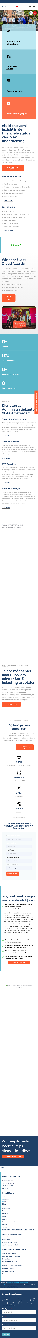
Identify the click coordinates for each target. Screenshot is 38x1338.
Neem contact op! (19, 962)
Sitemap (4, 1227)
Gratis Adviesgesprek (17, 113)
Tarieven (4, 1211)
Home (4, 1204)
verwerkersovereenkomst (7, 1285)
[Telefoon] (19, 804)
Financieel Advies (10, 441)
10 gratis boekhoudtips (13, 1156)
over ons (5, 1216)
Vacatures (5, 1213)
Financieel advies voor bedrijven (12, 1265)
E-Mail (19, 793)
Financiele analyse (11, 488)
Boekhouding (6, 1239)
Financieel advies (10, 1261)
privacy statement (24, 1282)
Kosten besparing (7, 1274)
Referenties (15, 245)
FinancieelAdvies (11, 67)
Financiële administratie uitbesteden (18, 1230)
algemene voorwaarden (13, 1282)
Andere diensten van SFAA (14, 1249)
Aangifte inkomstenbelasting (10, 1245)
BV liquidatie (6, 1259)
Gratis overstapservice (9, 1222)
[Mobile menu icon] (34, 6)
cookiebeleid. (18, 1285)
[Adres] (19, 757)
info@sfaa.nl (6, 1188)
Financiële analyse (7, 1268)
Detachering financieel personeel (12, 1256)
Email (4, 1317)
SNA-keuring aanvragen (9, 1253)
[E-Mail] (19, 788)
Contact (4, 1224)
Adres (19, 761)
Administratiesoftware (8, 1237)
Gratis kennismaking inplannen (36, 402)
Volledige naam (7, 1309)
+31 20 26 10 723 (7, 1186)
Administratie (6, 1208)
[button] (19, 906)
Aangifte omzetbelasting (9, 1242)
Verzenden (6, 1334)
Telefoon (19, 808)
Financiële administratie (14, 419)
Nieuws (4, 1219)
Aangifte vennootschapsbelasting (12, 1234)
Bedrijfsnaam (6, 1325)
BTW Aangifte (8, 464)
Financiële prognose (8, 1271)
